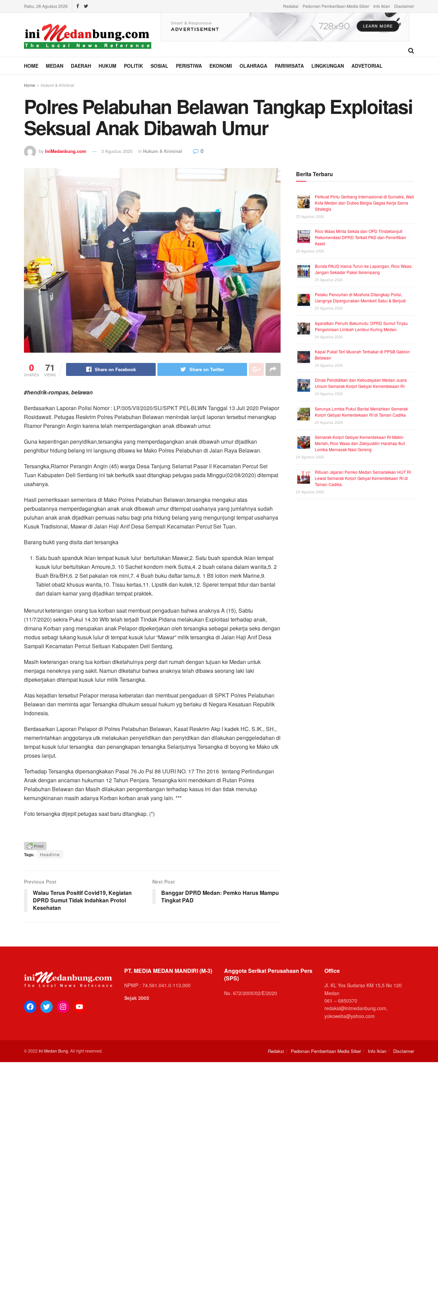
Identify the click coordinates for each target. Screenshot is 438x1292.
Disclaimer (404, 6)
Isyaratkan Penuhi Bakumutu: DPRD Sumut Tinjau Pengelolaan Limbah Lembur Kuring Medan (361, 326)
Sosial (159, 65)
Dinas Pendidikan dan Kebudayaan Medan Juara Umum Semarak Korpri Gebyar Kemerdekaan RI (361, 383)
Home (31, 65)
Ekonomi (220, 65)
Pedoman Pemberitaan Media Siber (335, 6)
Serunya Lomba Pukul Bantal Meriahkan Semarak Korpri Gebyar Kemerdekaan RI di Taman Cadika (361, 412)
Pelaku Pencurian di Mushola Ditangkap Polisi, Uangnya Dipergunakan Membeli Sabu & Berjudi (360, 297)
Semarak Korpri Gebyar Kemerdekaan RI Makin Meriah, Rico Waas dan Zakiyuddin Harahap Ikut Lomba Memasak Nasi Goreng (360, 443)
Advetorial (367, 65)
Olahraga (253, 65)
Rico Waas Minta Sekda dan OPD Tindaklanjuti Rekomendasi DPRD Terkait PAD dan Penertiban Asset (360, 237)
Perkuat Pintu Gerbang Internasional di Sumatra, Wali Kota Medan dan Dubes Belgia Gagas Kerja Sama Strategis (364, 203)
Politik (133, 65)
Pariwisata (289, 65)
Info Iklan (381, 6)
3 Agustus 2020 (116, 151)
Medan (54, 65)
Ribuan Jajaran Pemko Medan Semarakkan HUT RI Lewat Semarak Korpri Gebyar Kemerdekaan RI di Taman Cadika (363, 478)
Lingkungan (327, 65)
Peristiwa (189, 65)
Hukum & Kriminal (57, 85)
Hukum (107, 65)
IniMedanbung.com (65, 151)
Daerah (81, 65)
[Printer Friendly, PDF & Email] (35, 845)
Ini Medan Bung (53, 1051)
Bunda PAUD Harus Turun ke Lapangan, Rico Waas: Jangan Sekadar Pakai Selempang (363, 269)
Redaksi (290, 6)
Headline (50, 854)
